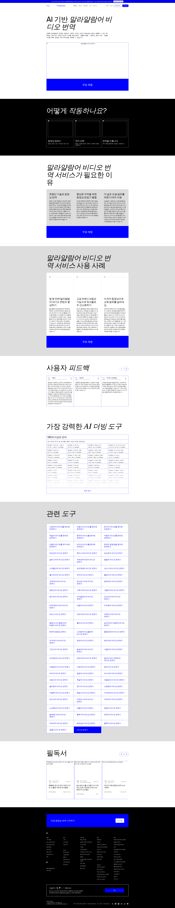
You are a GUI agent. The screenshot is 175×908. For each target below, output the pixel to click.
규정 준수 (65, 844)
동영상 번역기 (117, 842)
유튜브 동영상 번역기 (119, 844)
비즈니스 (99, 849)
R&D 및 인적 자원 (101, 852)
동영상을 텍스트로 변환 (119, 849)
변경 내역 (65, 864)
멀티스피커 (49, 852)
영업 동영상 (83, 865)
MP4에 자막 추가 (118, 864)
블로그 (65, 857)
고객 (64, 839)
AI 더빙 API (66, 852)
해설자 (81, 856)
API (47, 856)
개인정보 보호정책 (91, 903)
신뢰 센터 (48, 870)
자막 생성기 (116, 871)
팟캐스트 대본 (117, 856)
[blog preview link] (60, 780)
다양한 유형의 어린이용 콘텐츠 (86, 860)
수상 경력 (65, 842)
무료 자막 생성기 (101, 867)
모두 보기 (116, 879)
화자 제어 (48, 849)
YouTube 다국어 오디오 (86, 852)
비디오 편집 (83, 844)
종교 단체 (82, 868)
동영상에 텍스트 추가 (119, 869)
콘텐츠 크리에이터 (101, 844)
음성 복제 (48, 847)
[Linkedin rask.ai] (115, 904)
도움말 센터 (66, 854)
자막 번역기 (116, 874)
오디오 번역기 (117, 854)
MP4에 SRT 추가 (118, 866)
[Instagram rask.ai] (121, 904)
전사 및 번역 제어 (50, 842)
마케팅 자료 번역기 (101, 876)
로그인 (111, 5)
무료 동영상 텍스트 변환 (103, 874)
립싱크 (115, 876)
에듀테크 (99, 839)
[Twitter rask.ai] (112, 904)
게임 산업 (99, 854)
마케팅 (81, 847)
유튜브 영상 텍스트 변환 (120, 839)
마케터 (98, 842)
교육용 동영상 (83, 849)
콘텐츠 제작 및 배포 (85, 854)
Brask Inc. (59, 902)
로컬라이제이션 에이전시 (86, 842)
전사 (115, 847)
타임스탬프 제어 (50, 844)
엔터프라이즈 (66, 859)
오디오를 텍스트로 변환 (119, 861)
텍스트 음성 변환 (118, 859)
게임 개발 (82, 863)
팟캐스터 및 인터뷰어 (102, 847)
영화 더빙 (99, 859)
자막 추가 (116, 852)
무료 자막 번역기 (101, 871)
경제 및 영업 (100, 856)
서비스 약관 (99, 903)
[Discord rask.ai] (118, 904)
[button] (75, 6)
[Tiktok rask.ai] (125, 904)
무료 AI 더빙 (100, 869)
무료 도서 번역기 (101, 879)
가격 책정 (48, 839)
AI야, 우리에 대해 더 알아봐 (80, 903)
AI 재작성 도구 (50, 854)
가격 (91, 5)
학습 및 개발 (83, 839)
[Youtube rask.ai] (128, 904)
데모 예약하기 (66, 862)
